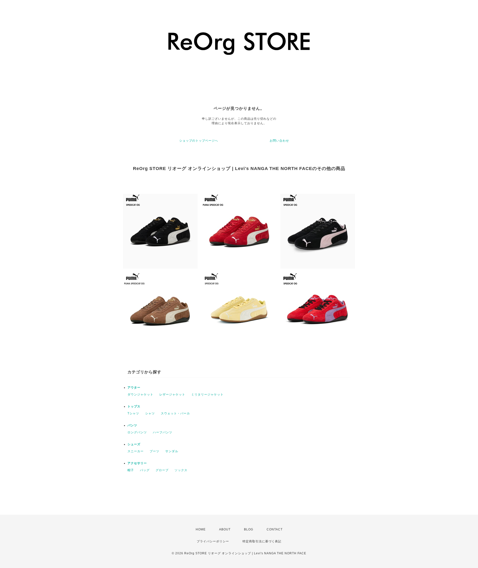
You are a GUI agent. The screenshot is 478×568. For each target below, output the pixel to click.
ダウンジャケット (140, 394)
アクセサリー (137, 463)
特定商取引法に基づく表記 (261, 541)
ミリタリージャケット (207, 394)
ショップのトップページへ (198, 140)
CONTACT (275, 529)
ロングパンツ (137, 432)
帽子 (130, 470)
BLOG (248, 529)
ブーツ (154, 451)
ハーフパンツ (162, 432)
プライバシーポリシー (213, 541)
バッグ (145, 470)
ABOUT (225, 529)
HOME (201, 529)
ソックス (181, 470)
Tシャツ (133, 413)
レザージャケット (172, 394)
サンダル (171, 451)
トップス (133, 406)
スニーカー (135, 451)
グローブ (162, 470)
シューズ (133, 444)
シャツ (150, 413)
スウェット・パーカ (175, 413)
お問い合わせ (279, 140)
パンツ (132, 425)
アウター (133, 387)
